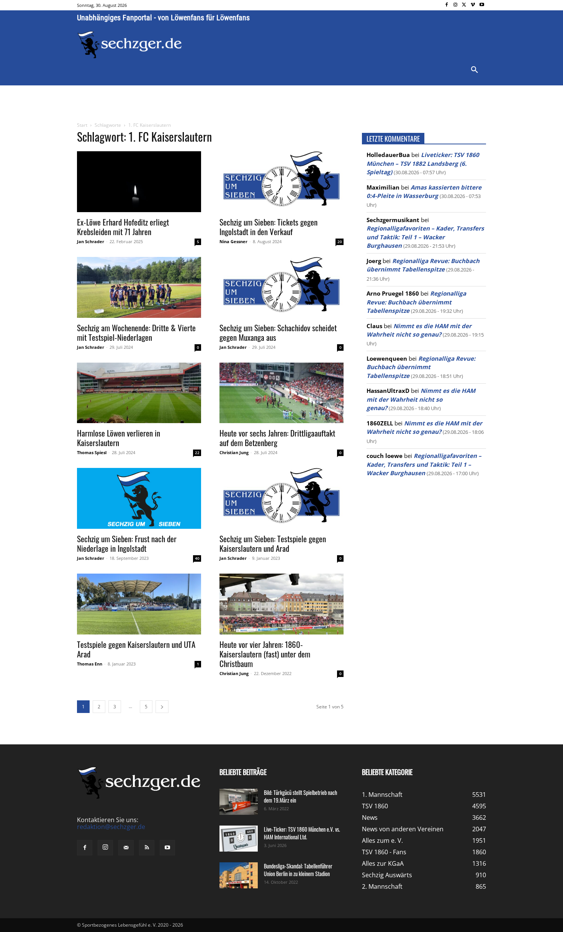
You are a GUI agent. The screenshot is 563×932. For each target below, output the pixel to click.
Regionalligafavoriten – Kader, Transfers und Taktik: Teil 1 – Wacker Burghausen (425, 236)
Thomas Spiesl (91, 452)
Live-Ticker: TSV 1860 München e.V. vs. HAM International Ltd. (302, 833)
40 (197, 558)
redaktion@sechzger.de (111, 826)
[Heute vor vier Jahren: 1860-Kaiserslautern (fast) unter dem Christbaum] (281, 604)
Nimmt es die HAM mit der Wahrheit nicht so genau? (421, 399)
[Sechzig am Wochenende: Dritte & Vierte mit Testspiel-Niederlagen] (139, 287)
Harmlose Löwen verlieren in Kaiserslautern (118, 437)
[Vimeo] (472, 5)
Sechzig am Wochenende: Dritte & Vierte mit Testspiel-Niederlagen (136, 332)
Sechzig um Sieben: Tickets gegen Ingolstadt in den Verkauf (268, 226)
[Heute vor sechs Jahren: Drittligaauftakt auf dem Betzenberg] (281, 393)
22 (197, 452)
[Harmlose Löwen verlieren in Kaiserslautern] (139, 393)
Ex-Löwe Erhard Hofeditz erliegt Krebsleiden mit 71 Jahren (123, 226)
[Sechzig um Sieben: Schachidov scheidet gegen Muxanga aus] (281, 287)
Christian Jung (234, 452)
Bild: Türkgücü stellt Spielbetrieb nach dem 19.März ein (300, 796)
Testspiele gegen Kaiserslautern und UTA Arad (136, 649)
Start (82, 125)
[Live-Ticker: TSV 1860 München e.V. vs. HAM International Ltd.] (238, 839)
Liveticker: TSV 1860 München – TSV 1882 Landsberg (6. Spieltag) (423, 163)
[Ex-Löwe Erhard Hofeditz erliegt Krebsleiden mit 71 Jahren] (139, 181)
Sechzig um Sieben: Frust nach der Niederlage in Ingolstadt (127, 543)
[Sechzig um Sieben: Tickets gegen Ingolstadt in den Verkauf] (281, 181)
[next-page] (162, 706)
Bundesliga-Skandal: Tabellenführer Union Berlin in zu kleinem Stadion (298, 870)
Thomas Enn (89, 664)
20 (339, 241)
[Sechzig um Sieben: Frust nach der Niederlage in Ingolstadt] (139, 498)
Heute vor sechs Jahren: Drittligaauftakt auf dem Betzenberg (277, 437)
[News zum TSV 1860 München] (129, 45)
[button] (474, 70)
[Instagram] (455, 5)
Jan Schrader (90, 241)
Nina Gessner (233, 241)
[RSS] (146, 847)
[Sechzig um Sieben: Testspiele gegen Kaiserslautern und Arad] (281, 498)
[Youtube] (481, 5)
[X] (464, 5)
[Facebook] (446, 5)
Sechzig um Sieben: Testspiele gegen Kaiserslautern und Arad (272, 543)
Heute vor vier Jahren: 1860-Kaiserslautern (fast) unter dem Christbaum (264, 653)
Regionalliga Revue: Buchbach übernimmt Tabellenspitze (416, 301)
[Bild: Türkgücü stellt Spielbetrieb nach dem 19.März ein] (238, 802)
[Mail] (126, 847)
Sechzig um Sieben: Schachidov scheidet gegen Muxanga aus (278, 332)
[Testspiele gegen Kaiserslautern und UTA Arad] (139, 604)
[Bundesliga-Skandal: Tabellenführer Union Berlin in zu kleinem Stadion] (238, 875)
